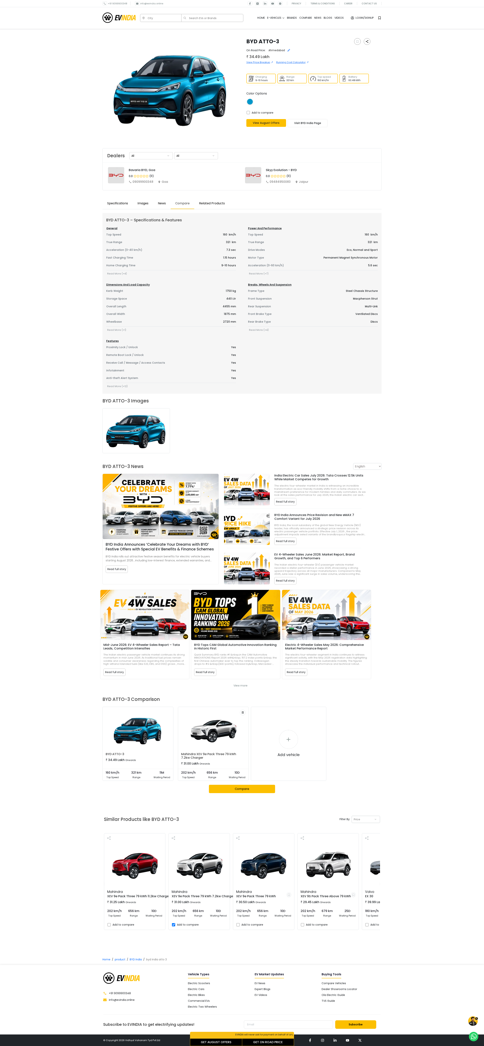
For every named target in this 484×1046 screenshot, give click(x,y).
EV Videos (261, 995)
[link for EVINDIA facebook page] (250, 3)
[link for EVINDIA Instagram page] (278, 3)
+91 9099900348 (117, 3)
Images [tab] (142, 203)
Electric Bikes (196, 995)
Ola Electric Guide (333, 995)
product (120, 959)
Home (106, 959)
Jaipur (303, 182)
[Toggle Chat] (473, 1022)
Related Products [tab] (212, 203)
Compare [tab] (182, 203)
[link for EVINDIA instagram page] (322, 1040)
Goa (165, 182)
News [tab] (162, 203)
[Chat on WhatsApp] (473, 1036)
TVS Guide (328, 1001)
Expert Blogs (262, 989)
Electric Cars (196, 989)
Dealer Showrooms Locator (339, 989)
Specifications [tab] (117, 203)
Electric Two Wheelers (202, 1007)
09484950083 (280, 182)
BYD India (136, 959)
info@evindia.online (151, 3)
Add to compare (262, 112)
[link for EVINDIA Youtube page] (271, 3)
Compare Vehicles (334, 983)
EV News (260, 983)
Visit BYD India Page (307, 123)
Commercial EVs (199, 1001)
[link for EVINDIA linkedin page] (263, 3)
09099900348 (143, 182)
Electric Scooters (199, 983)
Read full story (116, 569)
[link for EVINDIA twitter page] (256, 3)
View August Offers (266, 123)
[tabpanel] (242, 303)
